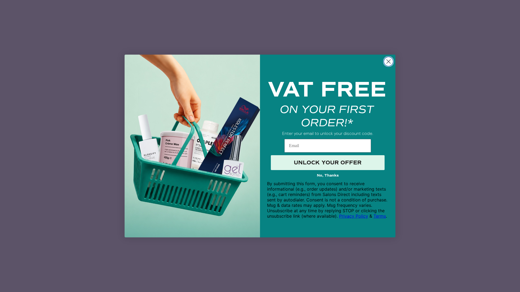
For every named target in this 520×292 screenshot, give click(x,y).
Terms (379, 216)
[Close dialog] (388, 61)
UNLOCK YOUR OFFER (328, 162)
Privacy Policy (353, 216)
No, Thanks (328, 175)
